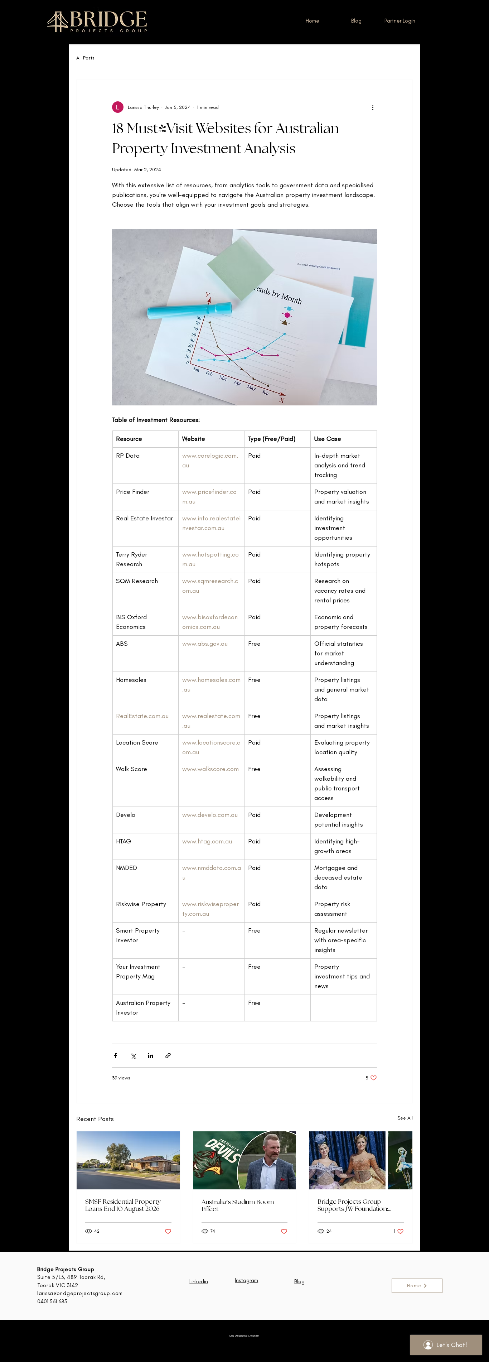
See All (405, 1118)
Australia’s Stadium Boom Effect (238, 1206)
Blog (299, 1281)
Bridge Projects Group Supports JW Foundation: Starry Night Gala (353, 1206)
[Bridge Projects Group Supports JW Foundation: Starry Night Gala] (360, 1160)
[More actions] (372, 107)
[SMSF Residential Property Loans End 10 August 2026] (128, 1160)
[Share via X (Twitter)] (133, 1055)
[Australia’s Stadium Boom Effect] (244, 1160)
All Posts (85, 58)
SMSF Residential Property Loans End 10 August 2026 (123, 1205)
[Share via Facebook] (115, 1055)
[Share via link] (168, 1055)
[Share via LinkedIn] (150, 1055)
